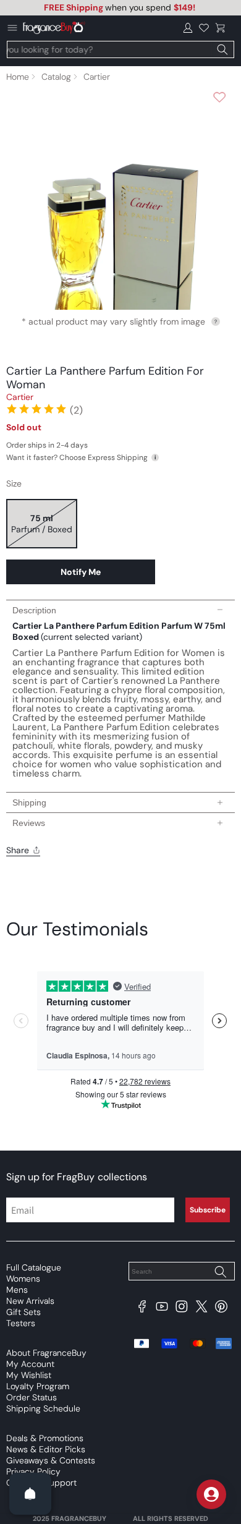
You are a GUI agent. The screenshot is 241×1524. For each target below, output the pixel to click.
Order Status (31, 1397)
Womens (23, 1278)
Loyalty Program (37, 1386)
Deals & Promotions (44, 1438)
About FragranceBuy (46, 1352)
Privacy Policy (33, 1471)
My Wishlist (28, 1375)
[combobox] (120, 49)
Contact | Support (41, 1482)
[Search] (222, 49)
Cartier (96, 76)
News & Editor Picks (45, 1449)
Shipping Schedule (43, 1408)
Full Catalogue (33, 1267)
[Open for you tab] (211, 1494)
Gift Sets (23, 1312)
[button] (220, 28)
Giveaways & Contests (50, 1460)
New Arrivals (30, 1300)
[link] (44, 408)
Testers (20, 1323)
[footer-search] (220, 1272)
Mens (17, 1289)
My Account (30, 1363)
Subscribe (208, 1210)
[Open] (30, 1494)
